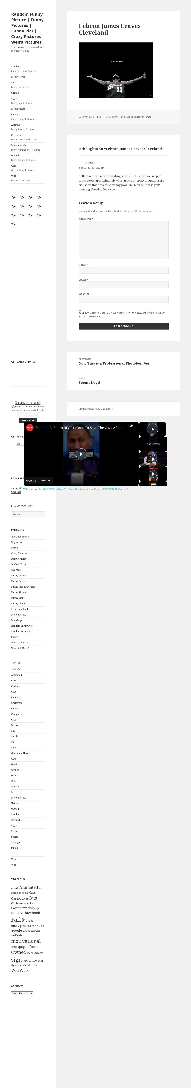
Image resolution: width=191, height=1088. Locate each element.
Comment (86, 219)
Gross (22, 168)
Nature (15, 803)
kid (13, 935)
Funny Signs (18, 597)
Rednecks (16, 820)
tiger (40, 960)
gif (32, 926)
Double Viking (18, 564)
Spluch (14, 637)
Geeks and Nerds (20, 753)
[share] (131, 426)
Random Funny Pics (22, 625)
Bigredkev (16, 542)
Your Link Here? (20, 648)
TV (12, 853)
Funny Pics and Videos (23, 586)
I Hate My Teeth (20, 609)
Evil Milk (16, 570)
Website (84, 294)
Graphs (15, 770)
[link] (30, 427)
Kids (13, 781)
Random (23, 69)
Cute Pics (16, 491)
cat (26, 898)
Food (13, 747)
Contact (15, 92)
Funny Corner (18, 581)
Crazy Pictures (19, 553)
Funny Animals (19, 575)
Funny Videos (18, 603)
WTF (21, 178)
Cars (13, 680)
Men (13, 792)
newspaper (19, 946)
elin (22, 913)
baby (41, 888)
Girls (13, 758)
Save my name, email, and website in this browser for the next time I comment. (122, 315)
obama (33, 947)
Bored (14, 547)
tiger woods (18, 965)
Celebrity (24, 137)
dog (31, 908)
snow (25, 960)
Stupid (14, 848)
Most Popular (18, 108)
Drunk (14, 725)
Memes (15, 786)
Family (15, 736)
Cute (13, 719)
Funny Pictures (19, 488)
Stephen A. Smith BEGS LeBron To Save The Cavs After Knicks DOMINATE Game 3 (80, 427)
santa (40, 953)
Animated (16, 675)
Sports (14, 836)
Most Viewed (18, 76)
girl (36, 926)
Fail (21, 85)
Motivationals (25, 147)
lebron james (144, 116)
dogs (36, 908)
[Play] (153, 459)
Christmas (16, 702)
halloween (35, 931)
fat (24, 920)
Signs (21, 101)
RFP (101, 116)
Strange (15, 842)
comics (29, 903)
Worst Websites (19, 642)
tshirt (30, 965)
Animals (22, 127)
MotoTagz (16, 620)
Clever (22, 117)
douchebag (130, 116)
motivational (26, 941)
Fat (13, 742)
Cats (13, 691)
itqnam (90, 162)
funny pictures (21, 926)
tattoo (33, 960)
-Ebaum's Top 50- (20, 536)
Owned (23, 158)
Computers (17, 714)
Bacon (14, 892)
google (16, 930)
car (26, 892)
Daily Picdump (19, 558)
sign (16, 959)
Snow (14, 831)
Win (13, 859)
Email (83, 279)
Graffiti (15, 764)
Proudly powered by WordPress (96, 408)
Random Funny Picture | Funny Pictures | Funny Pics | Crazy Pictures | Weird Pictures (27, 28)
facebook (32, 912)
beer (21, 892)
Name (83, 265)
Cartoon (15, 686)
